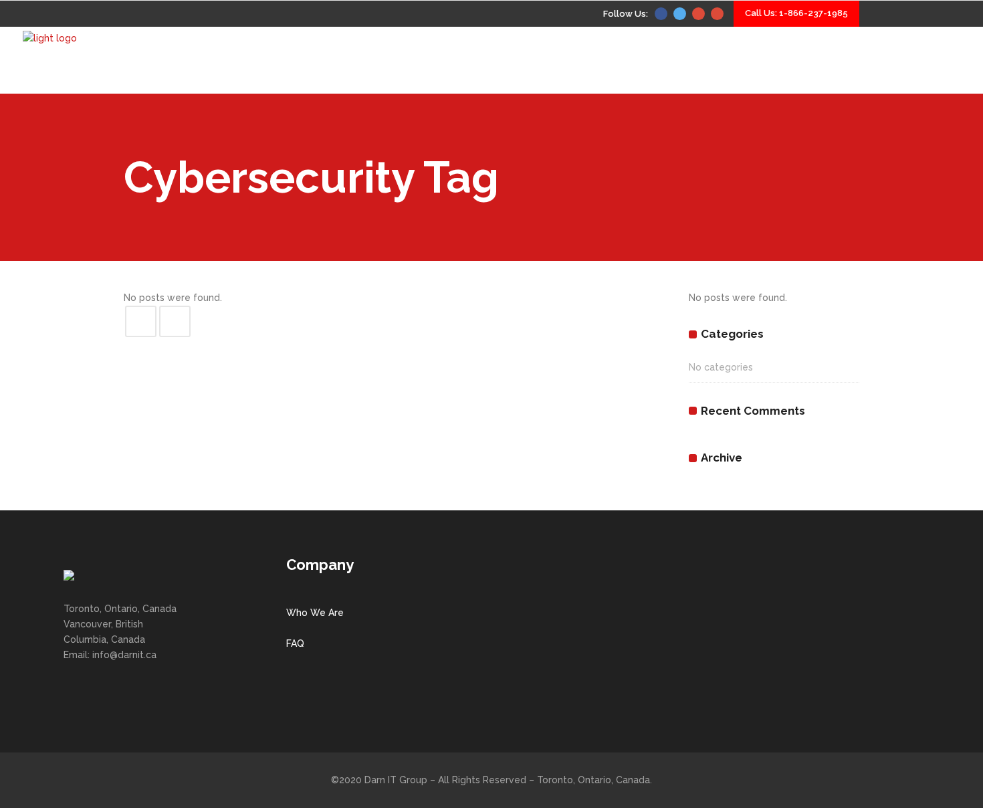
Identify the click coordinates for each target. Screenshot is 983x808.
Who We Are (315, 612)
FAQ (295, 643)
